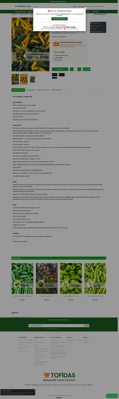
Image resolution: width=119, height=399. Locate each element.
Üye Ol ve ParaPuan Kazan (59, 18)
